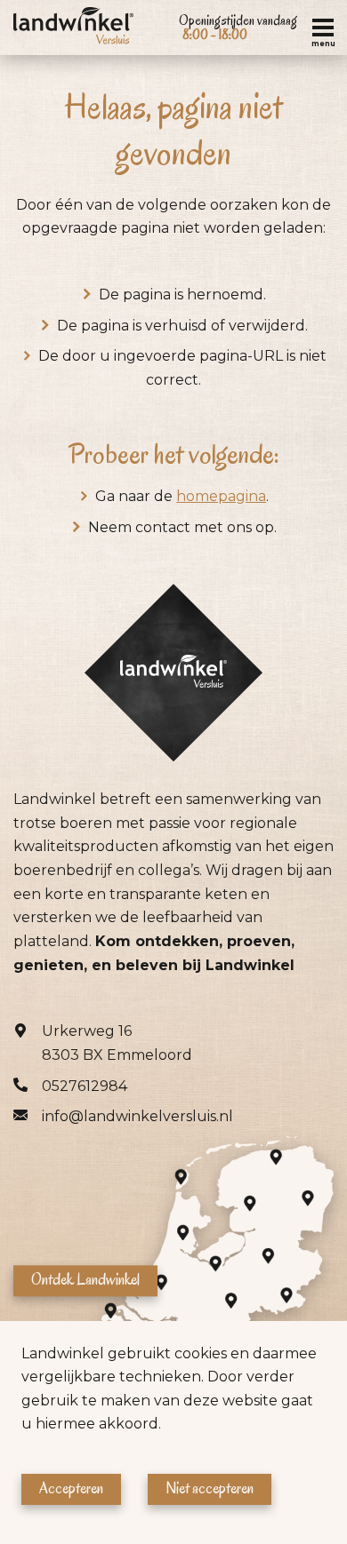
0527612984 (84, 1086)
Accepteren (71, 1488)
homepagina (221, 496)
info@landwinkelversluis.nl (137, 1116)
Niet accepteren (209, 1488)
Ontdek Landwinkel (85, 1279)
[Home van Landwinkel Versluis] (73, 27)
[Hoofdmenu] (323, 27)
